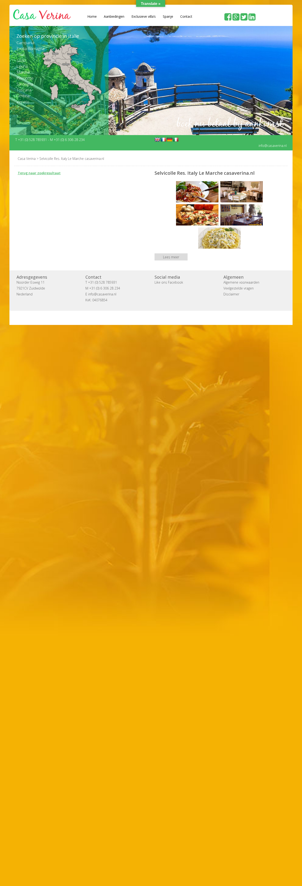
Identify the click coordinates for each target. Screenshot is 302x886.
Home (92, 16)
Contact (186, 16)
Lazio (21, 60)
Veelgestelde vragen (238, 288)
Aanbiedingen (114, 16)
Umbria (23, 95)
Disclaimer (231, 294)
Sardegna (25, 84)
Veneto (23, 101)
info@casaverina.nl (273, 145)
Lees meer (171, 257)
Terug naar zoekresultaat (39, 172)
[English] (157, 139)
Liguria (22, 66)
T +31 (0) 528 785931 (31, 139)
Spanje (168, 16)
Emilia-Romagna (30, 48)
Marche (23, 72)
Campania (25, 42)
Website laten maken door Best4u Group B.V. (173, 317)
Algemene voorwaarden (241, 282)
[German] (169, 139)
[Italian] (176, 139)
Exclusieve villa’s (143, 16)
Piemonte (25, 78)
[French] (163, 139)
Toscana (24, 90)
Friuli (20, 54)
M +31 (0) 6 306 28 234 (67, 139)
